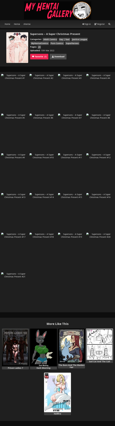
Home (7, 24)
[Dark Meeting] (43, 347)
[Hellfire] (57, 392)
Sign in (87, 24)
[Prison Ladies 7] (15, 347)
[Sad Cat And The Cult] (99, 344)
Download (59, 56)
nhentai (27, 24)
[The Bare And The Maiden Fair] (71, 346)
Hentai (17, 24)
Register (101, 24)
